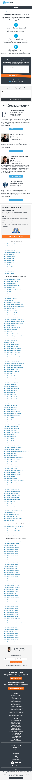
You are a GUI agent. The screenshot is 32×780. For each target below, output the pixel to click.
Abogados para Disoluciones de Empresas (13, 304)
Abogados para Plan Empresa (11, 466)
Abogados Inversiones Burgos (11, 564)
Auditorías (16, 739)
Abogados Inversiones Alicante (11, 549)
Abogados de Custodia (9, 254)
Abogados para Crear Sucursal (11, 382)
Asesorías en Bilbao (16, 725)
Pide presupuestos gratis (16, 688)
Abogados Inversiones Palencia (11, 616)
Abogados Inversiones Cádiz (10, 568)
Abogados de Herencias (9, 262)
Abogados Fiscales (8, 264)
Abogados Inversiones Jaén (10, 593)
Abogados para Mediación (10, 440)
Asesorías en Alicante (16, 729)
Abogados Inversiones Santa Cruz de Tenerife (14, 623)
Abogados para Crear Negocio (11, 377)
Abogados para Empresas (10, 392)
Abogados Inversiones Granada (11, 585)
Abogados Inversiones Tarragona (11, 629)
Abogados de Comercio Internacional (12, 279)
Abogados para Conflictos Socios (11, 361)
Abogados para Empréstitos (10, 394)
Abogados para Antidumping (10, 329)
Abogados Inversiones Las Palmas (12, 597)
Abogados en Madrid (16, 695)
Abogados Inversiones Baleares (11, 557)
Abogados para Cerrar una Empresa (12, 348)
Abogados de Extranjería (9, 258)
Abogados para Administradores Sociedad (14, 323)
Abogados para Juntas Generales (11, 432)
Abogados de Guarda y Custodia (16, 712)
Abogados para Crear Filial (10, 373)
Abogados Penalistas (9, 273)
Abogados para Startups (9, 506)
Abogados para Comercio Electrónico (12, 350)
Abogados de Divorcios (9, 256)
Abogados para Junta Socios (10, 430)
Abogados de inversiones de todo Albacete (14, 526)
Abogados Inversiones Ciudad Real (12, 574)
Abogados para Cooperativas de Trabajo (13, 367)
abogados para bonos (9, 342)
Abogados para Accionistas (10, 310)
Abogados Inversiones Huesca (11, 591)
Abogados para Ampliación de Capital (12, 327)
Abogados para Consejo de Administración (14, 363)
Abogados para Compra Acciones (11, 359)
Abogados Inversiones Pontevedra (12, 618)
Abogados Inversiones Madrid (11, 606)
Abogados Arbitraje (8, 331)
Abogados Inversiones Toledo (11, 633)
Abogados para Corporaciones (11, 369)
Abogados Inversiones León (10, 599)
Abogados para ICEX (9, 417)
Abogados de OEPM (8, 300)
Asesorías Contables (16, 733)
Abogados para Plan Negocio (10, 468)
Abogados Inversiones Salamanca (12, 620)
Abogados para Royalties (10, 487)
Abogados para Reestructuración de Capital (14, 480)
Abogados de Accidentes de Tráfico (12, 252)
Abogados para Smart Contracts (11, 493)
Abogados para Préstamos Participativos (13, 470)
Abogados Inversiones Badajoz (11, 555)
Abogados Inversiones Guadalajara (12, 587)
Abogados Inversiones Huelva (11, 589)
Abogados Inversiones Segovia (11, 625)
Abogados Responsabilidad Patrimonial (13, 518)
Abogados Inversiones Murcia (11, 610)
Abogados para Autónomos (10, 340)
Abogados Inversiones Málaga (11, 608)
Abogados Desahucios (16, 714)
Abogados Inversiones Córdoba (11, 576)
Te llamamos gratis (16, 662)
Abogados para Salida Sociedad (11, 489)
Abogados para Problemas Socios (12, 472)
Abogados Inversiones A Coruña (11, 543)
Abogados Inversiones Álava (10, 545)
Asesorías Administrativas (16, 740)
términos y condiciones (16, 665)
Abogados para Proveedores (10, 478)
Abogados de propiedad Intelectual (12, 302)
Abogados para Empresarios (10, 390)
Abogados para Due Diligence (10, 386)
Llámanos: (16, 751)
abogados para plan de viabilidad (11, 464)
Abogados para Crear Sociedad (11, 380)
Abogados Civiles (8, 248)
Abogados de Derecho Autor (10, 291)
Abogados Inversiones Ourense (11, 614)
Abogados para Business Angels (11, 344)
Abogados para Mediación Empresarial (13, 443)
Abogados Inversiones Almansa (11, 533)
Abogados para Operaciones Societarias (13, 457)
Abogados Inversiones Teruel (10, 631)
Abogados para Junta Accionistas (12, 424)
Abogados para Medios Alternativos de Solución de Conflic (17, 451)
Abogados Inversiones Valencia (11, 635)
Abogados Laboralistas (9, 269)
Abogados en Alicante (16, 704)
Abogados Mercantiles (9, 271)
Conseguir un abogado (16, 236)
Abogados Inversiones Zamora (11, 639)
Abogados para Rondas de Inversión (12, 485)
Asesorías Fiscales (16, 734)
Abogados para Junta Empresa (11, 426)
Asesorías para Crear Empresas (16, 731)
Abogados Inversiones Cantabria (11, 570)
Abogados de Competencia (10, 283)
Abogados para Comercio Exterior (12, 352)
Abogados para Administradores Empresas (14, 321)
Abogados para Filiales (9, 403)
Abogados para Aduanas (10, 325)
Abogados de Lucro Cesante (10, 298)
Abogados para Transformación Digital (13, 510)
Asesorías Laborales (16, 736)
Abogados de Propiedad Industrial (12, 514)
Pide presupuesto (16, 128)
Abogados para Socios (9, 503)
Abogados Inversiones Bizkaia (11, 562)
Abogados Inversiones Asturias (11, 553)
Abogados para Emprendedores (11, 388)
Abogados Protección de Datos (11, 516)
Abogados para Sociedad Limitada (12, 499)
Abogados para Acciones (10, 308)
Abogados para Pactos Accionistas (12, 459)
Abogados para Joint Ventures (11, 422)
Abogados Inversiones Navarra (11, 612)
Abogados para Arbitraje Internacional (13, 336)
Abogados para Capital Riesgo (11, 346)
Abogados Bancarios (9, 246)
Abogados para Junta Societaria (11, 428)
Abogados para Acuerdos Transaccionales (14, 319)
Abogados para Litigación (10, 436)
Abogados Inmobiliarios (9, 266)
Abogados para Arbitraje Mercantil (12, 338)
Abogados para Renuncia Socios (11, 482)
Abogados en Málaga (16, 701)
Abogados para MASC (9, 438)
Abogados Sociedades (9, 520)
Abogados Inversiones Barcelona (11, 560)
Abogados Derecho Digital (10, 294)
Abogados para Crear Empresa (11, 281)
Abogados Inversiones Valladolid (11, 637)
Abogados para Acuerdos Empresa (12, 312)
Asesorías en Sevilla (16, 728)
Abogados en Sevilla (16, 703)
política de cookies (19, 775)
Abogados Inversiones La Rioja (11, 595)
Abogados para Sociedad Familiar (12, 497)
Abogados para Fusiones (10, 409)
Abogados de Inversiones (10, 296)
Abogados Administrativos (10, 243)
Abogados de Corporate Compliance (12, 289)
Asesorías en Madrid (16, 720)
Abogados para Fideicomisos (10, 401)
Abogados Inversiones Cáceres (11, 566)
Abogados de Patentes (9, 512)
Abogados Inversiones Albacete (11, 528)
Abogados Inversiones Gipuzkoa (11, 581)
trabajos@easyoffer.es (16, 759)
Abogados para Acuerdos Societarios (12, 317)
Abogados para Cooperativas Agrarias (13, 365)
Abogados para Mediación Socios (11, 449)
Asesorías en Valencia (16, 723)
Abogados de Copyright (9, 287)
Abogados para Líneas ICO (10, 434)
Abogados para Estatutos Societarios (12, 398)
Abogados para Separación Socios (12, 491)
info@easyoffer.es (16, 757)
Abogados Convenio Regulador (16, 708)
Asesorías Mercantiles (16, 737)
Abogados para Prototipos (10, 476)
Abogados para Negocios (10, 453)
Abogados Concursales (9, 250)
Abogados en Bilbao (16, 700)
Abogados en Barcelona (16, 697)
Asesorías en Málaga (16, 726)
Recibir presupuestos (16, 75)
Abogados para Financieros (10, 405)
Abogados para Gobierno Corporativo (12, 415)
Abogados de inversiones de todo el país (13, 541)
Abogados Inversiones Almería (11, 551)
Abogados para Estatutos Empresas (12, 396)
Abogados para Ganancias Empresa (12, 413)
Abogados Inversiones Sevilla (10, 627)
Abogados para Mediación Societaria (12, 447)
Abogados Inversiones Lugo (10, 604)
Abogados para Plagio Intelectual (11, 461)
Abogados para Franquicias (10, 407)
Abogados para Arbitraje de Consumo (12, 333)
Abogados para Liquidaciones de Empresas (14, 306)
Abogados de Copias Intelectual (11, 285)
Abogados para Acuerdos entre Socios (13, 315)
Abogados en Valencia (16, 698)
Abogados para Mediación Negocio (12, 445)
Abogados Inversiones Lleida (10, 602)
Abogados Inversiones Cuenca (11, 578)
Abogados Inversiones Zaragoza (11, 641)
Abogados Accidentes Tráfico (16, 715)
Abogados (16, 693)
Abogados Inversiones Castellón (11, 572)
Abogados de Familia (9, 260)
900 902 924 (16, 753)
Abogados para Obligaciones (10, 455)
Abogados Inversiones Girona (11, 583)
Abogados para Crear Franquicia (11, 375)
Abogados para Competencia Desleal (12, 357)
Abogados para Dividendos (10, 384)
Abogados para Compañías (10, 354)
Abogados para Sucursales (10, 508)
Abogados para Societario (10, 501)
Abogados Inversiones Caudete (11, 535)
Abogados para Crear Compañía (11, 371)
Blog (16, 769)
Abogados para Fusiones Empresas (12, 411)
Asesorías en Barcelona (16, 722)
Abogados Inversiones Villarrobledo (12, 530)
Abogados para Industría (10, 419)
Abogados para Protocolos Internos (12, 474)
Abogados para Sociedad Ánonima (12, 495)
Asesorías (16, 718)
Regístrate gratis (16, 678)
